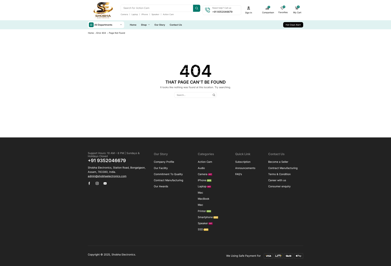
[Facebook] (89, 183)
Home (91, 33)
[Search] (196, 8)
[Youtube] (105, 183)
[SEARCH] (214, 95)
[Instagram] (97, 183)
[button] (248, 10)
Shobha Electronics (123, 254)
